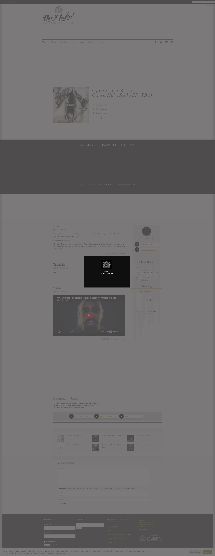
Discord (110, 273)
